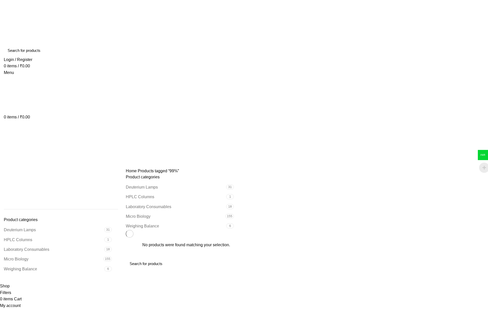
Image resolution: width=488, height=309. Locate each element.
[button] (7, 187)
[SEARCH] (477, 50)
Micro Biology (16, 259)
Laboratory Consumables (26, 249)
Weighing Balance (20, 269)
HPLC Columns (18, 240)
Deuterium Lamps (20, 230)
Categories (18, 164)
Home (131, 171)
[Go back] (10, 139)
